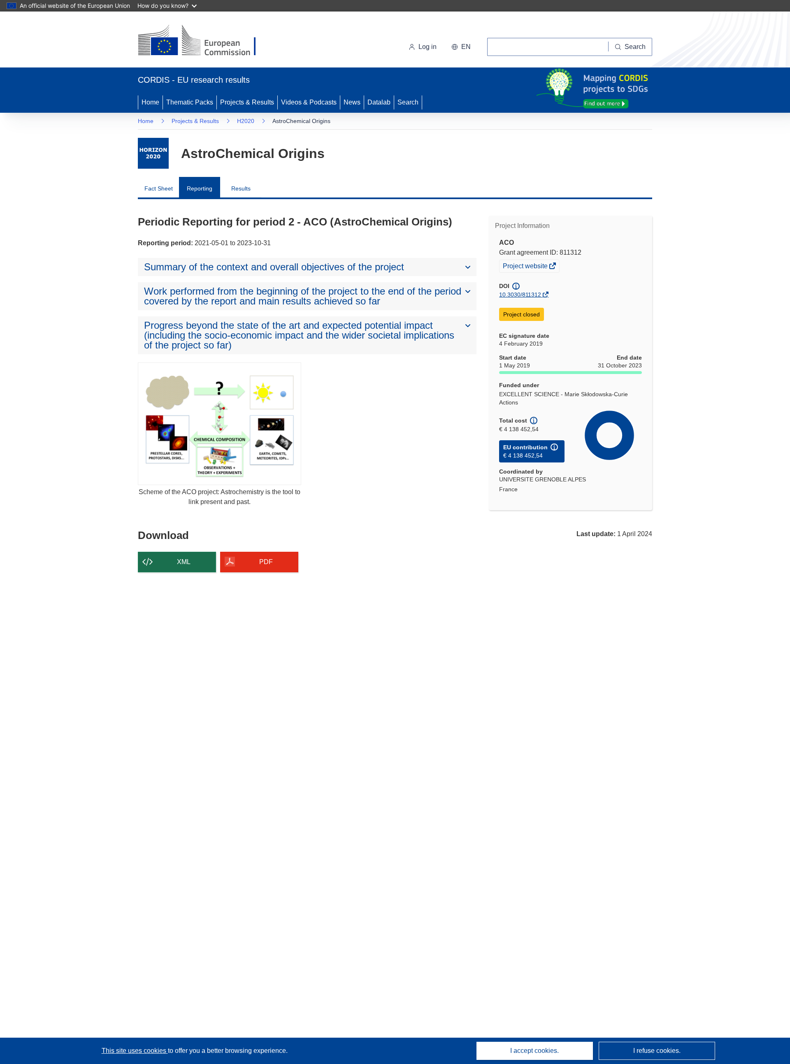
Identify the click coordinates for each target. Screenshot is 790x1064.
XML (184, 561)
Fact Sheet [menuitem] (158, 188)
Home (150, 102)
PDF (266, 561)
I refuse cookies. (657, 1050)
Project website (525, 267)
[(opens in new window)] (204, 41)
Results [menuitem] (241, 188)
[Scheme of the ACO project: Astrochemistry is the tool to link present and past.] (219, 423)
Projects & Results (247, 102)
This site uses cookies (135, 1050)
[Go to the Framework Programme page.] (153, 153)
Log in (427, 46)
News (352, 102)
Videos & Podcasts (309, 102)
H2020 (245, 121)
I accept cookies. (534, 1050)
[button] (461, 47)
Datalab (378, 102)
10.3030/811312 (520, 294)
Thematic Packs (189, 102)
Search (407, 102)
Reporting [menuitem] (199, 188)
